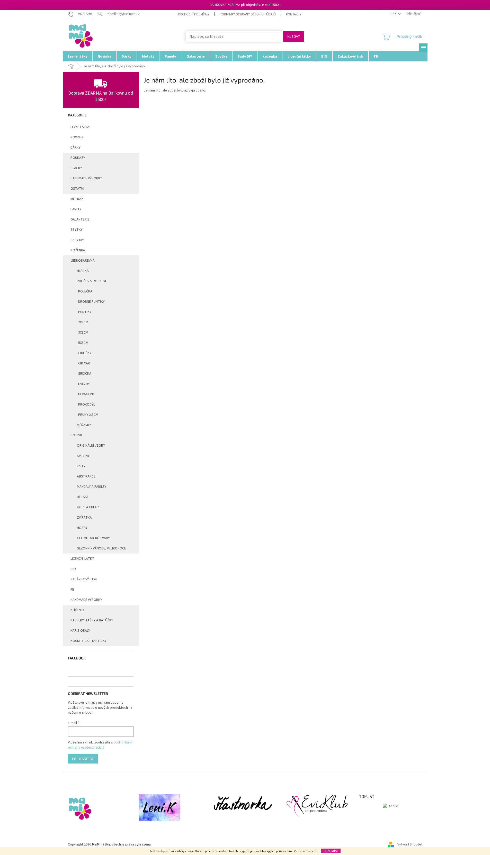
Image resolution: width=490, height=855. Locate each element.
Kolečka (85, 291)
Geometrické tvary (93, 538)
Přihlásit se (83, 759)
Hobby (82, 527)
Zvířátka (84, 517)
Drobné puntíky (91, 301)
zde (315, 851)
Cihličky (84, 353)
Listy (81, 466)
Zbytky (76, 229)
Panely (75, 209)
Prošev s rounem (91, 281)
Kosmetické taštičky (88, 640)
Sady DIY (77, 240)
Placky (76, 168)
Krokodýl (86, 404)
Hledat (293, 36)
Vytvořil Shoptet (409, 844)
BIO (73, 569)
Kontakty (293, 14)
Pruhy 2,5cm (88, 414)
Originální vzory (91, 445)
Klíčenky (77, 610)
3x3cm (83, 332)
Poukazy (77, 157)
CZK (393, 14)
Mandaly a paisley (91, 486)
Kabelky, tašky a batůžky (91, 620)
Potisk (76, 435)
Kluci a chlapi (88, 507)
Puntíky (84, 312)
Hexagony (86, 394)
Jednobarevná (82, 260)
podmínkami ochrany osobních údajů (100, 745)
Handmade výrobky (86, 599)
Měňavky (84, 425)
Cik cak (84, 363)
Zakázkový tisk (83, 579)
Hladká (83, 270)
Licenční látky (82, 558)
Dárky (75, 147)
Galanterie (79, 219)
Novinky (77, 137)
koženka (77, 250)
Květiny (83, 455)
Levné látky (80, 127)
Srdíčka (84, 373)
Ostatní (77, 188)
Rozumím (331, 851)
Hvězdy (84, 384)
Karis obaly (80, 630)
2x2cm (83, 322)
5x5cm (83, 342)
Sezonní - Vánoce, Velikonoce (101, 548)
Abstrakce (86, 476)
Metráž (76, 198)
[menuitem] (77, 56)
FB (72, 589)
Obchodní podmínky (193, 14)
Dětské (83, 497)
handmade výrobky (86, 178)
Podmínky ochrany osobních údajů (248, 14)
